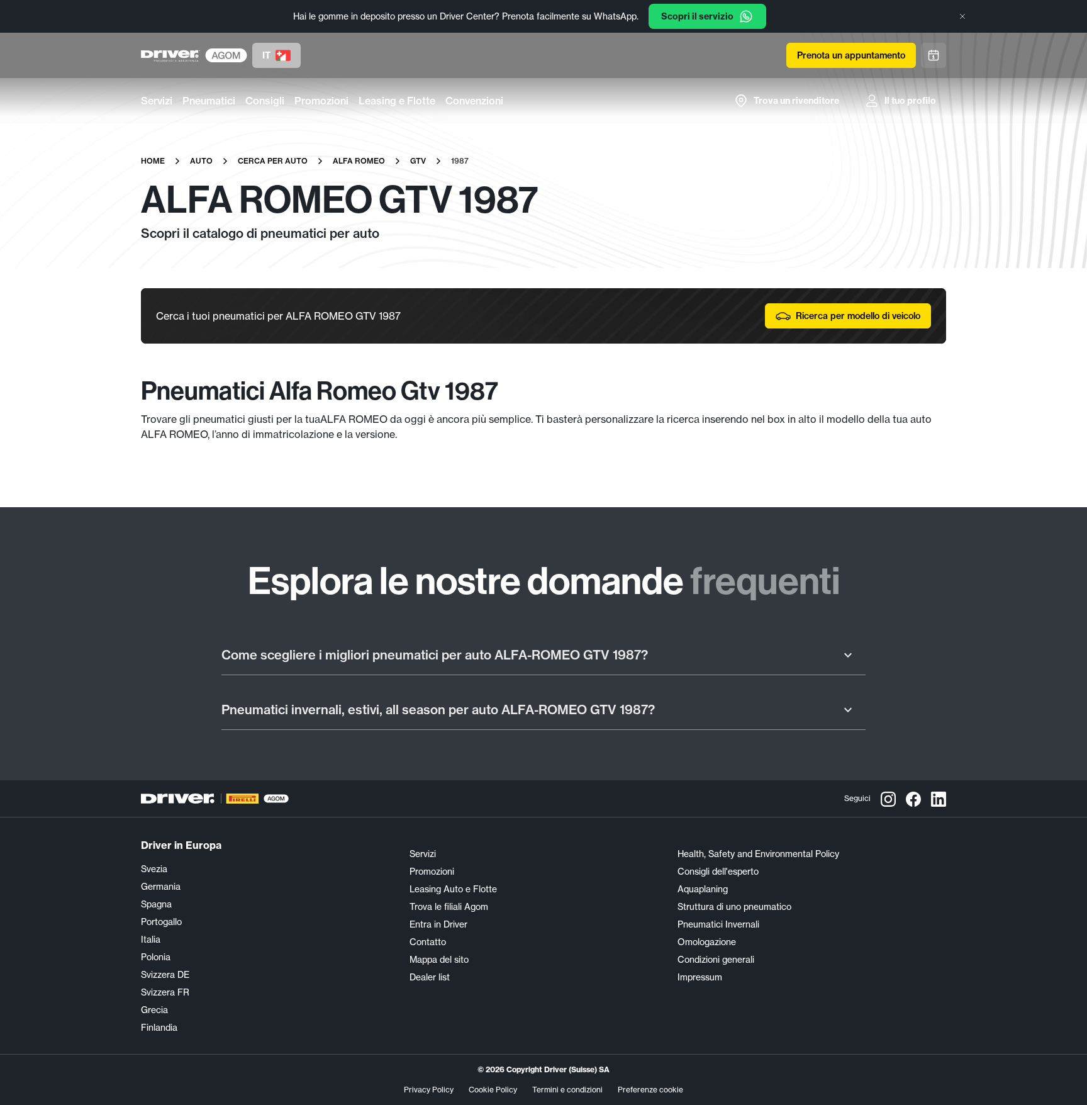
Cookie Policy (493, 1089)
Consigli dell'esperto (718, 871)
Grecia (154, 1010)
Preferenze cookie (650, 1089)
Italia (150, 939)
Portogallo (161, 922)
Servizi (156, 100)
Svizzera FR (165, 992)
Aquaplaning (702, 889)
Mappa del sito (439, 959)
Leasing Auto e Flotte (453, 889)
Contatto (428, 942)
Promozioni (321, 100)
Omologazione (706, 942)
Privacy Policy (429, 1089)
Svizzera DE (165, 974)
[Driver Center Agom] (170, 55)
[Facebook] (913, 798)
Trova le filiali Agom (449, 906)
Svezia (154, 869)
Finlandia (159, 1027)
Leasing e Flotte (397, 100)
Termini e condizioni (567, 1089)
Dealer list (430, 977)
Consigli (264, 100)
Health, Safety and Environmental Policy (758, 854)
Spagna (156, 904)
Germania (161, 886)
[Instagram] (888, 798)
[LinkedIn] (938, 798)
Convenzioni (474, 100)
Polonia (155, 957)
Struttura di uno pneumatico (734, 906)
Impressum (699, 977)
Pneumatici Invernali (718, 924)
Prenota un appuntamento (851, 55)
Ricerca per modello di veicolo (858, 316)
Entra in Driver (438, 924)
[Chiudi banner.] (962, 16)
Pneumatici (208, 100)
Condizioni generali (715, 959)
